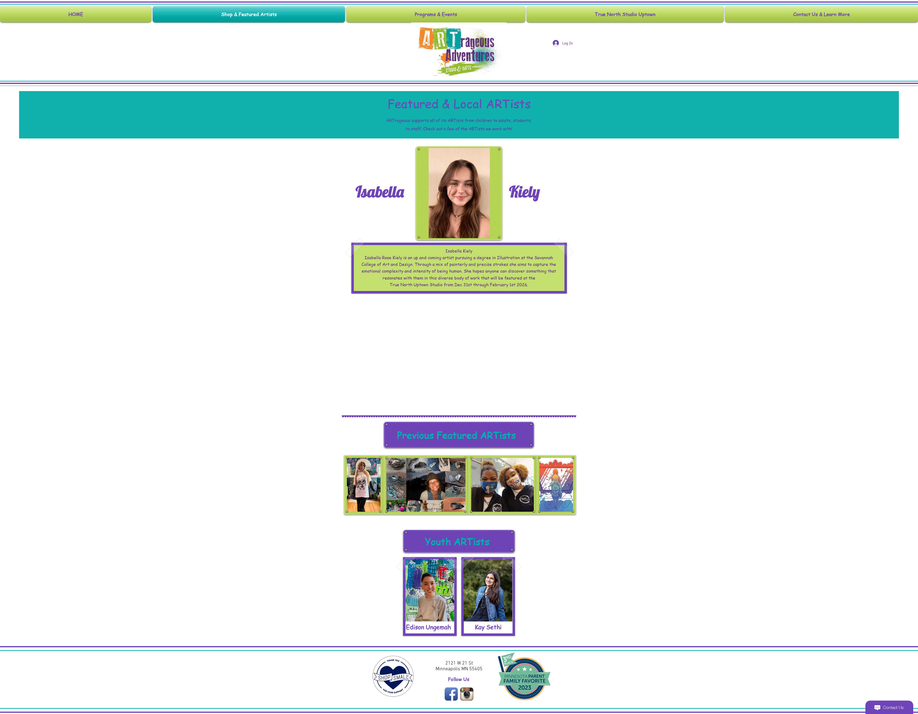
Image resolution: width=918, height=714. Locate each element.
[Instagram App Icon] (466, 694)
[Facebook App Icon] (451, 694)
